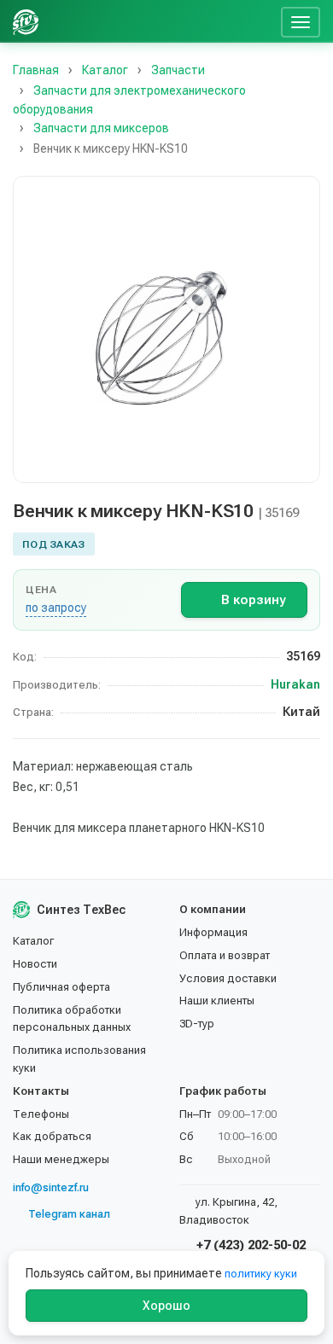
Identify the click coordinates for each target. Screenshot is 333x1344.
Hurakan (295, 684)
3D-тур (196, 1023)
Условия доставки (228, 978)
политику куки (261, 1273)
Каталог (33, 940)
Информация (213, 932)
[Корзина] (261, 21)
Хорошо (166, 1305)
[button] (166, 329)
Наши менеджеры (61, 1159)
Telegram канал (69, 1213)
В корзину (253, 600)
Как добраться (52, 1136)
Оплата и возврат (224, 955)
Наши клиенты (216, 1000)
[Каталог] (143, 21)
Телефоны (41, 1114)
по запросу (56, 607)
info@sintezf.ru (51, 1187)
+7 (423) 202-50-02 (249, 1245)
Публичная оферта (61, 986)
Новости (35, 963)
